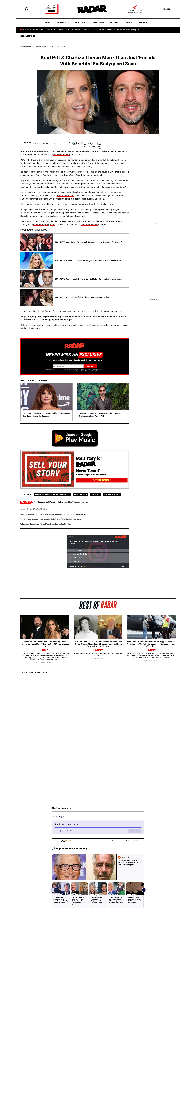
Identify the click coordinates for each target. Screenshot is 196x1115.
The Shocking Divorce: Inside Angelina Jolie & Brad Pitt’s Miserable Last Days (50, 519)
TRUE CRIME (97, 22)
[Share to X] (83, 143)
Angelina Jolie (80, 494)
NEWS (48, 22)
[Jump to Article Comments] (69, 143)
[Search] (26, 10)
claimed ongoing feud (44, 224)
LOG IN (167, 9)
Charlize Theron (112, 494)
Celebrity (30, 46)
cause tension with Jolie (84, 204)
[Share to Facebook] (75, 143)
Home (22, 46)
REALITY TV (63, 22)
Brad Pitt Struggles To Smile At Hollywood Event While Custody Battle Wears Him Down (54, 514)
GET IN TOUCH (102, 480)
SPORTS (143, 22)
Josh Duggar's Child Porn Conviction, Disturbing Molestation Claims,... (61, 502)
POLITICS (80, 22)
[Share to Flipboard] (91, 143)
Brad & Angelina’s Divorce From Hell (50, 46)
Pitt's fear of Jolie (90, 163)
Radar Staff (28, 142)
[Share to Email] (99, 143)
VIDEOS (129, 22)
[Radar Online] (92, 9)
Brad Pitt (95, 494)
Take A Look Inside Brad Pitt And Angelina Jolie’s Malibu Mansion (45, 524)
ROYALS (114, 22)
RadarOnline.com (61, 154)
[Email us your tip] (51, 14)
